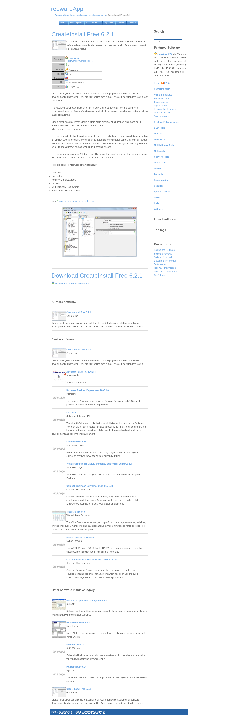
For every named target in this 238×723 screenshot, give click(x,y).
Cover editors (161, 102)
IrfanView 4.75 (164, 54)
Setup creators (99, 15)
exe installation (76, 201)
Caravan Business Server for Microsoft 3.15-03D (92, 559)
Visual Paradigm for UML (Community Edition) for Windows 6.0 (99, 464)
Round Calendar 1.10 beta (80, 537)
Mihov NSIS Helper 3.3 (78, 622)
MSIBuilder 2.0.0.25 (76, 667)
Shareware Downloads (165, 271)
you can (63, 201)
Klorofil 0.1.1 (73, 412)
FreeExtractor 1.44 (76, 441)
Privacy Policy (98, 712)
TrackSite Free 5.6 (76, 512)
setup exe (90, 201)
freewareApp (65, 712)
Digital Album (160, 105)
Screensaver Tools (163, 112)
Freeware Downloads (165, 268)
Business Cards (162, 98)
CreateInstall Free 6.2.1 (78, 312)
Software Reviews (163, 253)
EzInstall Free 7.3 (75, 644)
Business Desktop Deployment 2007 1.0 (87, 390)
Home (157, 83)
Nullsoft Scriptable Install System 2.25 (86, 600)
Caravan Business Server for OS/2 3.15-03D (89, 486)
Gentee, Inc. (75, 58)
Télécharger (160, 264)
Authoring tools (84, 15)
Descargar (159, 261)
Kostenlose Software (164, 250)
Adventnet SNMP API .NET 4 (81, 372)
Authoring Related (163, 95)
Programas (170, 261)
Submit (77, 712)
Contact (86, 712)
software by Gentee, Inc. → (80, 61)
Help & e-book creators (165, 109)
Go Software (160, 275)
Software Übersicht (163, 257)
